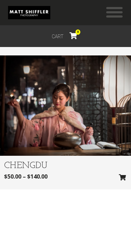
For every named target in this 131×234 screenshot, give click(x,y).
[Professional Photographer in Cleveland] (29, 12)
